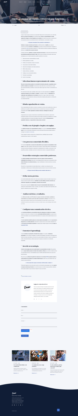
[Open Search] (65, 1)
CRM (47, 256)
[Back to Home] (5, 2)
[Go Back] (39, 26)
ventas (27, 48)
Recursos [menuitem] (38, 1)
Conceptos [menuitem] (29, 1)
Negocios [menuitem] (20, 1)
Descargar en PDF (24, 31)
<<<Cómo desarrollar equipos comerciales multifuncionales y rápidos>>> (39, 262)
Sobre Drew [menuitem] (48, 1)
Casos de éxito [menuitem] (43, 1)
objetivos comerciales (30, 132)
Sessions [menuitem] (34, 1)
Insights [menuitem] (25, 1)
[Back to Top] (58, 410)
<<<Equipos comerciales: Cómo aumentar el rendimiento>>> (39, 42)
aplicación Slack (25, 225)
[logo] (14, 393)
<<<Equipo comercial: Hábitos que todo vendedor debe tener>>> (39, 170)
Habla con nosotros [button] (70, 1)
